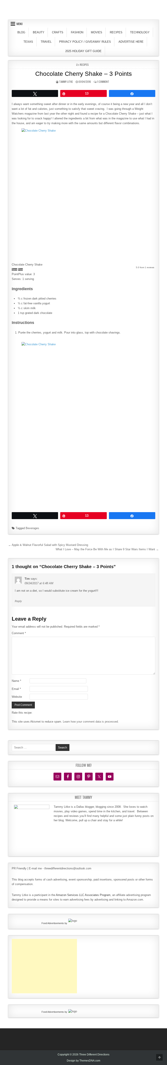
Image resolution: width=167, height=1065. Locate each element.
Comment (19, 633)
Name (16, 680)
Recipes (116, 32)
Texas (28, 41)
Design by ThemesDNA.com (83, 1060)
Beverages (32, 528)
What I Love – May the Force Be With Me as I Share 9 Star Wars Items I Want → (107, 549)
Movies (96, 32)
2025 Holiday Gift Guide (83, 51)
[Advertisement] (44, 966)
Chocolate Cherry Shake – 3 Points (83, 73)
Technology (140, 32)
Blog (21, 32)
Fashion (77, 32)
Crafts (57, 32)
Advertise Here (131, 41)
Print (20, 269)
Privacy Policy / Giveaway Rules (85, 41)
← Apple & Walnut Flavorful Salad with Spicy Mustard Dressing (48, 545)
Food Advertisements (53, 923)
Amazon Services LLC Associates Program (83, 895)
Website (17, 696)
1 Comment (103, 81)
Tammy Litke (66, 81)
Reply (18, 601)
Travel (46, 41)
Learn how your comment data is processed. (91, 721)
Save (14, 269)
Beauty (38, 32)
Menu (20, 24)
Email (16, 689)
